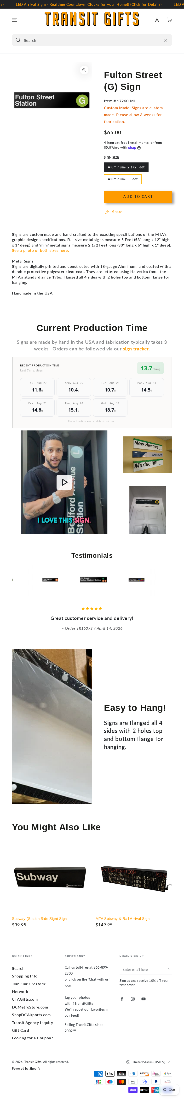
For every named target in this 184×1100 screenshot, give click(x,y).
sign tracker (136, 348)
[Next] (167, 580)
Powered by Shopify (26, 1068)
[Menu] (14, 20)
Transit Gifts (32, 1062)
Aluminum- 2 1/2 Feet (126, 168)
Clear (155, 40)
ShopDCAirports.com (31, 1014)
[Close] (165, 40)
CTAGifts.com (25, 999)
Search (18, 968)
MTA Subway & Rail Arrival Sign (123, 919)
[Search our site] (18, 40)
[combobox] (86, 40)
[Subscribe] (169, 969)
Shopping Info (25, 976)
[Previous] (17, 580)
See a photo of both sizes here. (40, 250)
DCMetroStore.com (30, 1007)
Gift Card (20, 1030)
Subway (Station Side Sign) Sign (39, 919)
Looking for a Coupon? (32, 1038)
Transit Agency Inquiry (32, 1022)
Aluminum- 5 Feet (123, 180)
